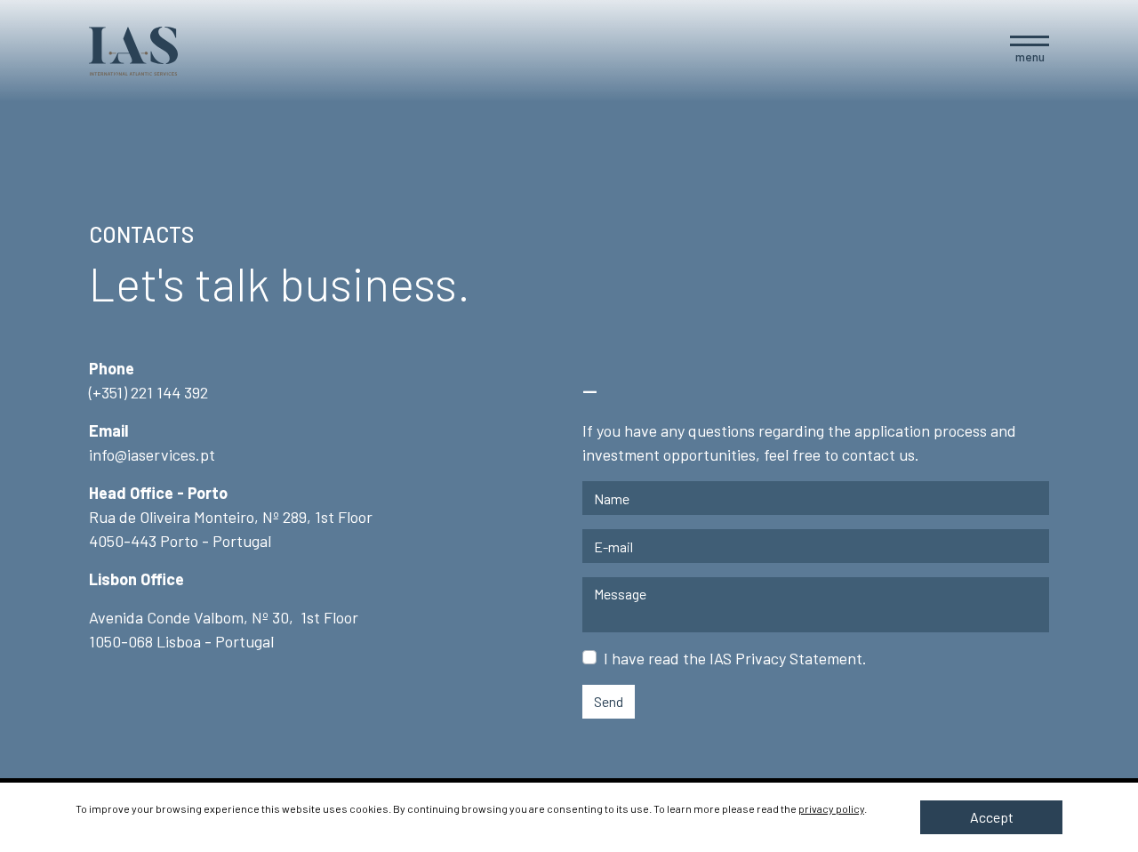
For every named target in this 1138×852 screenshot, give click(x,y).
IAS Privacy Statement (785, 658)
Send (608, 701)
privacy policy (831, 808)
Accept (992, 816)
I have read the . (735, 658)
